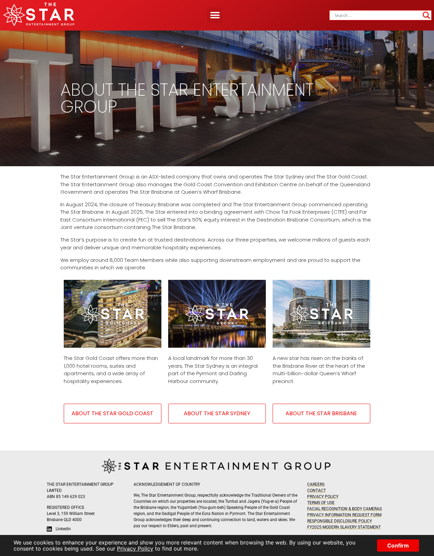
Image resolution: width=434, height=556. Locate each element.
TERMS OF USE (321, 502)
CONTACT (316, 490)
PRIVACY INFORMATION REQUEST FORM (344, 515)
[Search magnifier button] (426, 15)
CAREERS (315, 484)
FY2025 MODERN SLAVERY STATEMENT (344, 527)
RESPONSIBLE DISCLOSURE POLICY (339, 521)
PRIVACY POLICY (322, 496)
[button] (214, 15)
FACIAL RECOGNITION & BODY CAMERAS (344, 508)
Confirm (398, 545)
